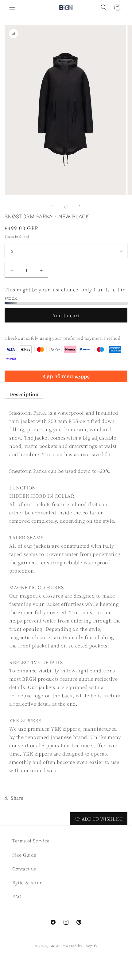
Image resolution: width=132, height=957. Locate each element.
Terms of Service (31, 840)
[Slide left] (52, 206)
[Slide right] (79, 206)
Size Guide (24, 855)
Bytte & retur (27, 882)
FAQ (17, 896)
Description (24, 394)
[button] (12, 7)
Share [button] (17, 798)
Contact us (24, 869)
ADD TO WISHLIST (102, 819)
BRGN (54, 945)
